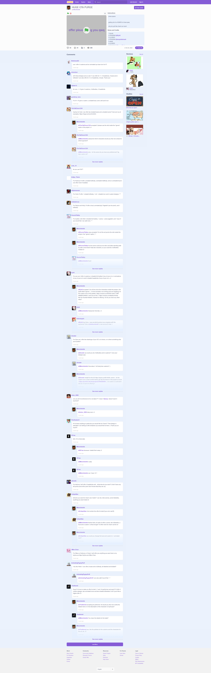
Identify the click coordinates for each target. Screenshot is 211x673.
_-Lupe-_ (132, 72)
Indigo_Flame (75, 177)
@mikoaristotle (94, 324)
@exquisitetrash (121, 39)
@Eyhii (118, 35)
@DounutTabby (83, 232)
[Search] (95, 2)
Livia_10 (73, 166)
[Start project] (68, 13)
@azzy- (106, 399)
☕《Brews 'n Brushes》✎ (133, 136)
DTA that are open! (131, 107)
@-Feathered (82, 605)
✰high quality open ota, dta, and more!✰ (133, 122)
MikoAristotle (76, 9)
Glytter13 (74, 85)
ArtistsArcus (75, 202)
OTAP (131, 70)
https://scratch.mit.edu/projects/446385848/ (92, 381)
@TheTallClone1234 (84, 125)
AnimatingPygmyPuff (78, 563)
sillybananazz (75, 190)
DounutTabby (75, 215)
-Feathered (74, 586)
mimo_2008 (74, 395)
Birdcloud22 (75, 61)
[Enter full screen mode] (105, 13)
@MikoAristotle (83, 139)
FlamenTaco (133, 89)
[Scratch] (70, 2)
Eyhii (72, 272)
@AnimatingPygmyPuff (85, 578)
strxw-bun (74, 72)
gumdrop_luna (76, 97)
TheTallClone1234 (77, 108)
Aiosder (73, 336)
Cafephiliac (74, 494)
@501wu (81, 450)
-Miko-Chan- (75, 549)
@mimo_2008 (82, 412)
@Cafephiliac (82, 511)
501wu (73, 435)
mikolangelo (80, 319)
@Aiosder (81, 353)
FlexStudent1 (75, 420)
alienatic (73, 481)
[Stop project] (70, 13)
